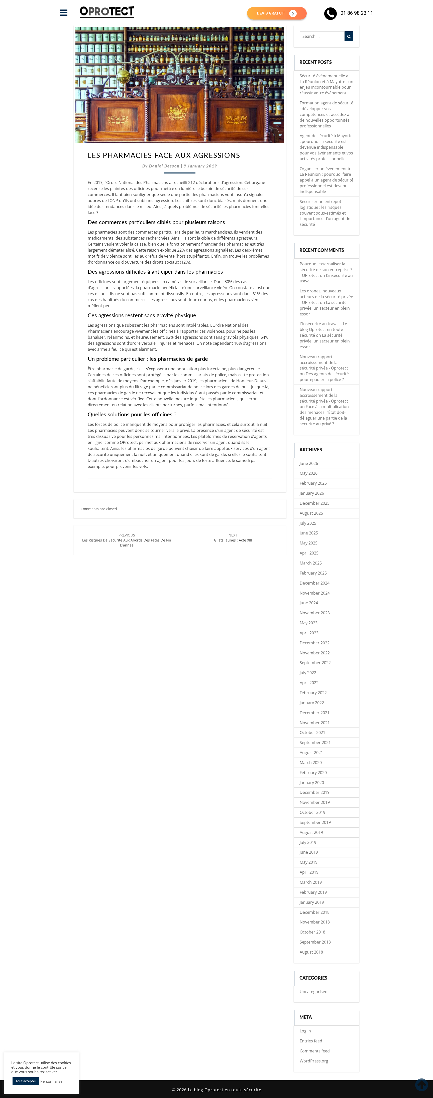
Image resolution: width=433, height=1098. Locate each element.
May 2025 (308, 543)
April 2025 (309, 553)
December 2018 (315, 912)
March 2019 (311, 882)
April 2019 (309, 872)
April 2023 (309, 633)
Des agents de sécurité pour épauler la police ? (324, 376)
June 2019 (309, 852)
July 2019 (308, 842)
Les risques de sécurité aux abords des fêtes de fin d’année (126, 540)
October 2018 (312, 932)
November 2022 (315, 653)
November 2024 (315, 593)
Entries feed (311, 1041)
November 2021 (315, 722)
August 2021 (311, 752)
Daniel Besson (164, 166)
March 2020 (311, 762)
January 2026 (312, 493)
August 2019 (311, 832)
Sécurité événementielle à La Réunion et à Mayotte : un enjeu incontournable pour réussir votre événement (326, 84)
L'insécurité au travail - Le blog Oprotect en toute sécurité (323, 329)
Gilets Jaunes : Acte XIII (233, 537)
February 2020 (313, 772)
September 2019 (315, 822)
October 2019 (312, 812)
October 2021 (312, 732)
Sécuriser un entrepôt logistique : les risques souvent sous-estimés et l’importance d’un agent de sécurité (325, 213)
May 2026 (308, 473)
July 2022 (308, 672)
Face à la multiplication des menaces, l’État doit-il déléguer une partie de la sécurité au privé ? (324, 415)
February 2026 (313, 483)
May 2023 (308, 623)
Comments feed (315, 1051)
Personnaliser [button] (52, 1081)
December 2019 (315, 792)
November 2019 (315, 802)
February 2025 (313, 573)
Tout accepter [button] (26, 1081)
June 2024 (309, 603)
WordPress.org (314, 1061)
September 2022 (315, 662)
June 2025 (309, 533)
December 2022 (315, 643)
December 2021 (315, 712)
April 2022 (309, 682)
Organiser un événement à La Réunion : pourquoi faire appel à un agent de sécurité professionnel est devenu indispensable (326, 180)
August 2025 (311, 513)
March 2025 (311, 563)
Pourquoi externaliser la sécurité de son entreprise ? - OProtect (326, 269)
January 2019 (312, 902)
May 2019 (308, 862)
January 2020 (312, 782)
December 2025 (315, 503)
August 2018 (311, 952)
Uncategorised (314, 991)
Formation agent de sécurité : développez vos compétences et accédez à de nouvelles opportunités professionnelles (326, 114)
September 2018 (315, 942)
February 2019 (313, 892)
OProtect (128, 442)
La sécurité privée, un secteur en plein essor (325, 308)
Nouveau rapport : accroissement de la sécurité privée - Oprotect (324, 362)
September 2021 (315, 742)
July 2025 (308, 523)
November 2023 (315, 613)
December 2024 (315, 583)
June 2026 (309, 463)
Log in (305, 1031)
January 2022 (312, 702)
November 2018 (315, 922)
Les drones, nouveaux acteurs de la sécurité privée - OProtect (326, 296)
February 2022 (313, 692)
